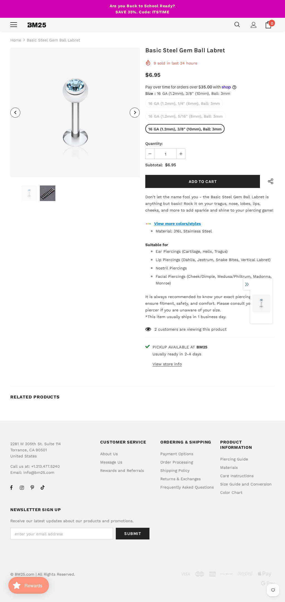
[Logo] (36, 24)
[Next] (135, 113)
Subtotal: (154, 165)
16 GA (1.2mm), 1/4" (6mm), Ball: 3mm (184, 103)
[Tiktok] (43, 487)
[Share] (269, 181)
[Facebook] (11, 487)
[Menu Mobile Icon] (13, 24)
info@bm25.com (38, 472)
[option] (75, 112)
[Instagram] (22, 487)
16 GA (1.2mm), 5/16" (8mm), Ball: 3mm (185, 116)
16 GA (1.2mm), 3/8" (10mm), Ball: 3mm (185, 129)
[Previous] (15, 113)
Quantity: (154, 143)
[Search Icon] (237, 25)
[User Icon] (254, 25)
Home (15, 40)
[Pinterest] (32, 487)
